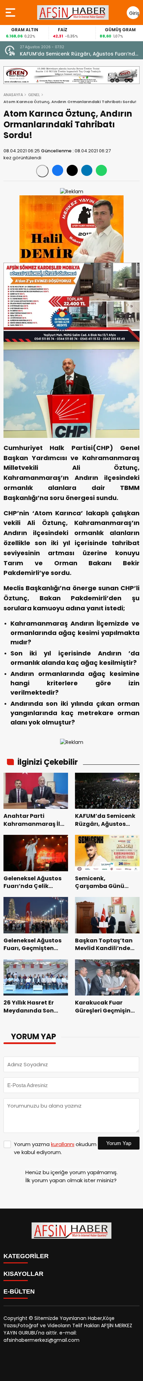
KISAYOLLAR (23, 1273)
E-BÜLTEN (19, 1291)
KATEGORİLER (26, 1256)
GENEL (34, 95)
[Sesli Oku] (42, 171)
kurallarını (62, 1144)
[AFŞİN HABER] (73, 12)
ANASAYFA (13, 95)
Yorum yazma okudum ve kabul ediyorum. (55, 1148)
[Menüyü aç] (11, 12)
